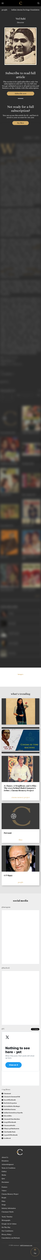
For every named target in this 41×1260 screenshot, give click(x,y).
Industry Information (9, 1208)
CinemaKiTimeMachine (12, 1119)
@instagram (6, 907)
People (4, 1197)
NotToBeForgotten (10, 1103)
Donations (5, 1161)
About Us (5, 1157)
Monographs (6, 1220)
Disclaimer (5, 1182)
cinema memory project (20, 797)
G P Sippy (8, 875)
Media (4, 1175)
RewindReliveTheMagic (12, 1106)
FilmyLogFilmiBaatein (11, 1128)
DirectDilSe (8, 1116)
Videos (4, 1190)
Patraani (7, 833)
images (20, 674)
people (4, 10)
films (20, 840)
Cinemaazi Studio (8, 1212)
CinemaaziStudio (9, 1125)
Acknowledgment (8, 1164)
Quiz (3, 1178)
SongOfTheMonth (10, 1122)
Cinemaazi (7, 1093)
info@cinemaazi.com (26, 1245)
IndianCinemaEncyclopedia (13, 1112)
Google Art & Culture (9, 1224)
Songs (4, 1204)
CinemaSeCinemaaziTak (12, 1096)
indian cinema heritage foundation (25, 10)
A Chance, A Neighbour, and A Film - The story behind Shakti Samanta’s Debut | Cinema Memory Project (20, 788)
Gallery (4, 1171)
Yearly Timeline (7, 1216)
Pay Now (20, 123)
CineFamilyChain (9, 1132)
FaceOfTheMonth (10, 1100)
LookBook (7, 1138)
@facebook (6, 968)
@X (3, 1029)
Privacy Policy (6, 1234)
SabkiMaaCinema (10, 1109)
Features (4, 1187)
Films (3, 1201)
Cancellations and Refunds (11, 1238)
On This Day (6, 1227)
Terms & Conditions (8, 1168)
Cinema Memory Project (10, 1194)
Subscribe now (20, 93)
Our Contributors (7, 1231)
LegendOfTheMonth (10, 1135)
